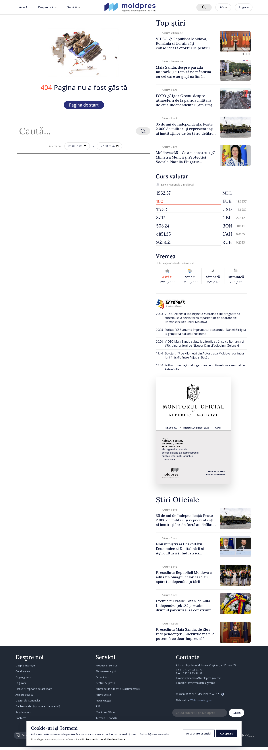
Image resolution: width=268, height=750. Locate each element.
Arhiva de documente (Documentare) (118, 689)
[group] (203, 42)
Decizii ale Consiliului (27, 700)
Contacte (20, 718)
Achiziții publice (24, 694)
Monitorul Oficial (105, 712)
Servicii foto (103, 677)
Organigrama (23, 677)
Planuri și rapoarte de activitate (33, 689)
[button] (243, 54)
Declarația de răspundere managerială (38, 706)
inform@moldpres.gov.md (200, 683)
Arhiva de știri (104, 694)
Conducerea (22, 671)
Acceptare (227, 733)
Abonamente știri (106, 671)
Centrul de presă (105, 683)
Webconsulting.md (201, 700)
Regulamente (23, 712)
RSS (98, 706)
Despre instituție (25, 665)
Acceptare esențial (198, 733)
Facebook (27, 735)
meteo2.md (187, 263)
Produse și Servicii (106, 665)
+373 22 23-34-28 (191, 670)
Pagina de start (84, 105)
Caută (236, 713)
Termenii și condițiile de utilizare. (106, 739)
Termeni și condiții (106, 718)
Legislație (21, 683)
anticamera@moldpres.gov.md (203, 678)
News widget (103, 700)
